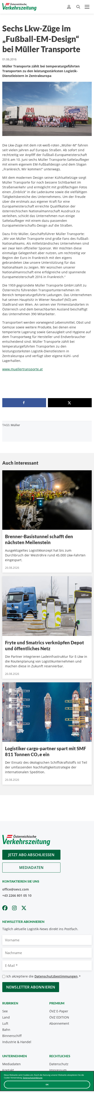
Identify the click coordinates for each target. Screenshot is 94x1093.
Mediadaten (31, 867)
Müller (15, 425)
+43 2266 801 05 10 (16, 895)
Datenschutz (58, 1064)
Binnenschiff (12, 1036)
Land (6, 1017)
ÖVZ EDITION (59, 1017)
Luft (5, 1023)
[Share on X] (70, 402)
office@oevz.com (15, 889)
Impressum (58, 1070)
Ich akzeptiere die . (43, 976)
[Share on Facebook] (24, 402)
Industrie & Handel (16, 1042)
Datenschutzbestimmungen (56, 976)
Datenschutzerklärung (32, 1077)
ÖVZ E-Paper (58, 1011)
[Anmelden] (69, 7)
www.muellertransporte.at (22, 369)
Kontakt (8, 1070)
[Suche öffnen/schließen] (78, 7)
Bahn (6, 1029)
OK (47, 1084)
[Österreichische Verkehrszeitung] (19, 7)
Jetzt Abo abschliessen (31, 854)
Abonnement (59, 1023)
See (5, 1011)
